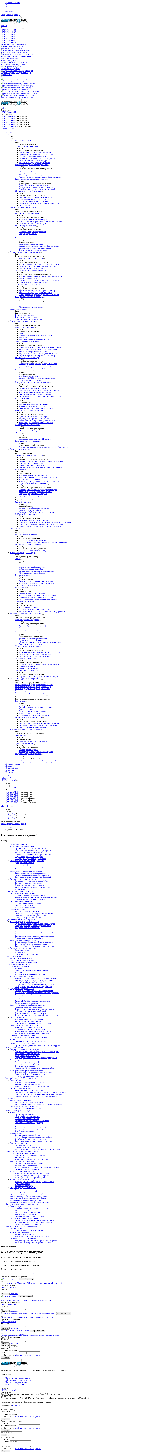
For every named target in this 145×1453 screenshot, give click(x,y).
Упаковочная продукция (28, 668)
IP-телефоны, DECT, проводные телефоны (35, 431)
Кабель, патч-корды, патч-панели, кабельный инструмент (41, 396)
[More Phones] (17, 780)
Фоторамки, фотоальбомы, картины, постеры (36, 583)
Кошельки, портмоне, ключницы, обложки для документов (42, 612)
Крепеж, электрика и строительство (28, 717)
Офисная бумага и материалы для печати (35, 152)
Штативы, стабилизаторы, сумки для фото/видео (38, 490)
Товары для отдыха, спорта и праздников (17, 97)
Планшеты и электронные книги (32, 463)
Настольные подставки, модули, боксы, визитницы (39, 203)
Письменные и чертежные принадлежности (31, 165)
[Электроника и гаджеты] (29, 449)
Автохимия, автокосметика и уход (32, 551)
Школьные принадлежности (25, 226)
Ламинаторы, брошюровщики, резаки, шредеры (37, 421)
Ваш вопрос (6, 1446)
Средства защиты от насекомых (31, 644)
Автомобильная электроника (25, 534)
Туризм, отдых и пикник (24, 744)
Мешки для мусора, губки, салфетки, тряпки (36, 654)
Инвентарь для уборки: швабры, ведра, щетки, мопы (39, 652)
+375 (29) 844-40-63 (8, 116)
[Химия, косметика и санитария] (39, 632)
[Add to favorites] (2, 1281)
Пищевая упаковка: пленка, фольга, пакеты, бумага (39, 664)
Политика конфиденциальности (17, 1378)
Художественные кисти (28, 278)
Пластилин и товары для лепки (31, 244)
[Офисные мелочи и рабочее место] (42, 191)
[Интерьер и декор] (29, 575)
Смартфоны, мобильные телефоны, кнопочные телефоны (41, 461)
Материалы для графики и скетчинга (28, 258)
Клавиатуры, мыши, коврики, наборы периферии (38, 364)
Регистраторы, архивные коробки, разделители (37, 187)
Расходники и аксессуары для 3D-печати (35, 439)
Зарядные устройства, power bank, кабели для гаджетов (40, 467)
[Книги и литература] (26, 309)
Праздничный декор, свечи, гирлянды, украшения (38, 762)
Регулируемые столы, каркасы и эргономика (36, 571)
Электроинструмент (27, 709)
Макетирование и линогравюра (31, 307)
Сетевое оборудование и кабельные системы (31, 382)
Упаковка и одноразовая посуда (26, 658)
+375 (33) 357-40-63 (8, 122)
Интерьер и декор (21, 575)
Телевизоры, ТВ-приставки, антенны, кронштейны (39, 482)
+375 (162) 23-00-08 (8, 120)
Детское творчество (22, 238)
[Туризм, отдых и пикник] (34, 744)
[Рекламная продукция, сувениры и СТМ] (42, 679)
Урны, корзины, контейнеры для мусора (34, 656)
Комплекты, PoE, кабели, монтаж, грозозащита (37, 512)
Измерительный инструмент (30, 713)
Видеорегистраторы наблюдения (31, 510)
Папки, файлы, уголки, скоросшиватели (34, 185)
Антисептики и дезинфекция (30, 640)
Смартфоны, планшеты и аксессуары (28, 455)
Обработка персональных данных (18, 1380)
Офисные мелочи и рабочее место (27, 191)
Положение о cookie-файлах (16, 1382)
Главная (8, 132)
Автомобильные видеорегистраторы (33, 540)
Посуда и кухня (20, 587)
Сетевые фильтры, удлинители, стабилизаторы (37, 408)
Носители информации (23, 370)
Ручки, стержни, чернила (29, 171)
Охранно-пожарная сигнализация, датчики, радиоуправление (43, 524)
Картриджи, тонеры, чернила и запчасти (34, 419)
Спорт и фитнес (20, 735)
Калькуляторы (24, 205)
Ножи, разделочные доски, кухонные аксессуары (38, 599)
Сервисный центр (12, 7)
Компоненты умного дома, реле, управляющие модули (40, 526)
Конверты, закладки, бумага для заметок (34, 163)
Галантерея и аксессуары (24, 601)
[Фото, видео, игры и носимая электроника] (48, 484)
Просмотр (14, 1294)
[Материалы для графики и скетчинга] (44, 258)
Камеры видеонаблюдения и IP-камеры (34, 508)
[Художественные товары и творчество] (41, 252)
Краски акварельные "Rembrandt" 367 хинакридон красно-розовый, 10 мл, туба (31, 1283)
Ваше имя (5, 1348)
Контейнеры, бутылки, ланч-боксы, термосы (36, 597)
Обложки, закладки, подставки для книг (34, 224)
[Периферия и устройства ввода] (39, 358)
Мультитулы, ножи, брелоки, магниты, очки (36, 752)
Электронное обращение (15, 1384)
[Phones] (2, 108)
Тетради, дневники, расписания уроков (34, 220)
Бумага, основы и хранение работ (27, 284)
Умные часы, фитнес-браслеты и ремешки (35, 492)
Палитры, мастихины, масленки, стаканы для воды (39, 280)
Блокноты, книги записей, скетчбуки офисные (37, 159)
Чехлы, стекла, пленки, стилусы (31, 465)
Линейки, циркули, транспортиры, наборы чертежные (40, 177)
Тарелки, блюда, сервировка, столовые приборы (37, 595)
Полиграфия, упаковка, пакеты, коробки (30, 691)
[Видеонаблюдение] (30, 502)
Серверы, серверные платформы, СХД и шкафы (37, 356)
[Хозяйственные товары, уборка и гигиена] (43, 614)
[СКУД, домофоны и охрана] (36, 514)
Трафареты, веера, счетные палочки (33, 250)
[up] (25, 1309)
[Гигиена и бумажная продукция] (40, 620)
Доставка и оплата (12, 3)
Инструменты (19, 701)
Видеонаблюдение (21, 502)
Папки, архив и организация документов (30, 179)
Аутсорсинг (10, 9)
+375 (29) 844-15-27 (8, 112)
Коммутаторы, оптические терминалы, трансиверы (39, 390)
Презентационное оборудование (27, 441)
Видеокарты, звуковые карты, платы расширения (38, 349)
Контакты (9, 11)
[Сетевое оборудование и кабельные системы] (50, 382)
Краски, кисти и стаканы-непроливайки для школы (39, 246)
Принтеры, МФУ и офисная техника (28, 410)
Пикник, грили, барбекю (28, 750)
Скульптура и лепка (26, 303)
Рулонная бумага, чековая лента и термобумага (37, 155)
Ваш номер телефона (9, 1350)
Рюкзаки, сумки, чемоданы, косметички (34, 609)
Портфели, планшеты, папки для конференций (37, 189)
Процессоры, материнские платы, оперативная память (40, 347)
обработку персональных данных (28, 1355)
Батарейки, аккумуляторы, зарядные (33, 494)
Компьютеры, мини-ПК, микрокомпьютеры (36, 335)
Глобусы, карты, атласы (28, 234)
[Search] (5, 108)
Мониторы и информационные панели (34, 339)
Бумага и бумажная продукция (26, 146)
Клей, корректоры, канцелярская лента (34, 199)
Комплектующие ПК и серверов (26, 341)
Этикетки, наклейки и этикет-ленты (33, 157)
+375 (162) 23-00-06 (8, 118)
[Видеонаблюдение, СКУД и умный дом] (41, 496)
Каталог (8, 134)
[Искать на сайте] (23, 28)
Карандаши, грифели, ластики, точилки (34, 173)
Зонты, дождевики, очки (28, 607)
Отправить (5, 1357)
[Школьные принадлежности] (37, 226)
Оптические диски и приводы (30, 380)
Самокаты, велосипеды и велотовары (33, 742)
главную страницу (27, 1273)
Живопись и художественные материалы (30, 270)
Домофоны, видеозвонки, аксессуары (33, 520)
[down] (2, 1309)
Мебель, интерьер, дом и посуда (13, 81)
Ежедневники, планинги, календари (33, 161)
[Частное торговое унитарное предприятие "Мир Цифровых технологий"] (14, 1366)
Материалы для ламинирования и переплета (36, 423)
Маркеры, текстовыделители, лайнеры (34, 175)
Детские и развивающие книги (26, 317)
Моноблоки (23, 337)
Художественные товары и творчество (16, 56)
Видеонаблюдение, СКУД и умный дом (16, 73)
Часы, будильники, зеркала (29, 585)
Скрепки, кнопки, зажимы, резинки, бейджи (36, 197)
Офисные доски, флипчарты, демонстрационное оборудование (43, 447)
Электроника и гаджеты (10, 69)
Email (3, 1353)
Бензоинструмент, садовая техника (32, 711)
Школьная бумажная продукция (26, 213)
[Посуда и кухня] (27, 587)
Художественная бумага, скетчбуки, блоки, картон (38, 291)
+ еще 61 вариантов (8, 1322)
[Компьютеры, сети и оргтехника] (36, 321)
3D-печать (18, 433)
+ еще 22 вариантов (8, 1304)
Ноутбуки (23, 333)
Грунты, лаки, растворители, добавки (33, 282)
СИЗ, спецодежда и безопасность (27, 670)
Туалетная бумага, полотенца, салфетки (34, 626)
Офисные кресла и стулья (29, 565)
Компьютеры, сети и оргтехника (13, 65)
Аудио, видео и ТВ (21, 469)
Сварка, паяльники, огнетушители (32, 727)
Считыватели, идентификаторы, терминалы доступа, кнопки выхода (45, 522)
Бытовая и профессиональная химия (33, 638)
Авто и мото (6, 77)
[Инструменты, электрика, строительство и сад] (47, 695)
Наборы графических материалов (32, 268)
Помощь (8, 5)
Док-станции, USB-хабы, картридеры (33, 368)
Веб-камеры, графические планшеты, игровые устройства (41, 366)
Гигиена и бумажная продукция (26, 620)
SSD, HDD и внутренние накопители (33, 352)
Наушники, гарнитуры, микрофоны (33, 475)
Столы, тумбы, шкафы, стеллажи (32, 567)
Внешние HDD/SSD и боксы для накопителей (37, 378)
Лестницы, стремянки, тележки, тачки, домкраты (38, 725)
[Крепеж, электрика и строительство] (43, 717)
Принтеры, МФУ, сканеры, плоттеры (33, 417)
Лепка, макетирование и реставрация (28, 297)
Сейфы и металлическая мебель (31, 569)
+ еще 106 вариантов (9, 1287)
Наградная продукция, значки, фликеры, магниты (33, 693)
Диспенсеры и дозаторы (28, 628)
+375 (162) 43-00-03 (8, 124)
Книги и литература (9, 61)
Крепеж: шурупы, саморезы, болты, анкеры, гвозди (39, 723)
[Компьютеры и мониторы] (35, 327)
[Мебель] (21, 559)
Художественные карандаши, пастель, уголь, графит (39, 264)
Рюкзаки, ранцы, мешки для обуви (32, 232)
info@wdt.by (10, 814)
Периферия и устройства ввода (26, 358)
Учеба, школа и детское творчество (14, 52)
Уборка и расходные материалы (26, 646)
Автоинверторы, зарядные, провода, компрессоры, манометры (43, 542)
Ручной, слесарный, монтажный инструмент (36, 707)
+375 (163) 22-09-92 (8, 126)
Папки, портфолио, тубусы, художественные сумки (39, 295)
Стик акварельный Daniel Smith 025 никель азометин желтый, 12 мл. (27, 1318)
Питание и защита (21, 398)
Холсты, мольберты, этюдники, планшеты (35, 293)
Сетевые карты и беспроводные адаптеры (35, 394)
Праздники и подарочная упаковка (27, 754)
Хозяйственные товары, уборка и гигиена (17, 85)
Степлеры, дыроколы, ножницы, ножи (34, 201)
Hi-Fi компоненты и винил (29, 479)
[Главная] (14, 106)
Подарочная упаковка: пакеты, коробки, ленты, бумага (40, 760)
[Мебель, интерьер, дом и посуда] (35, 553)
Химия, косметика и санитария (26, 632)
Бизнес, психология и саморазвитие (28, 319)
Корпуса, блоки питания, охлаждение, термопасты (38, 354)
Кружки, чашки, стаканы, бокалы (32, 593)
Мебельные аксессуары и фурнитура (33, 573)
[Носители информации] (33, 370)
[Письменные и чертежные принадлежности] (49, 165)
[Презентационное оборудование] (40, 441)
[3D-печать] (23, 433)
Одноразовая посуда (27, 666)
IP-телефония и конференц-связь (27, 425)
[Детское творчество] (30, 238)
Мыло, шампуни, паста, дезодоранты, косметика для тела (41, 642)
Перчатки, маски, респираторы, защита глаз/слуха (38, 677)
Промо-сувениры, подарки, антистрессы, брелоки (33, 685)
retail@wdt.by (10, 816)
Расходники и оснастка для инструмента (34, 715)
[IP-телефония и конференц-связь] (40, 425)
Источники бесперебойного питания (33, 404)
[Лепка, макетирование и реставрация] (44, 297)
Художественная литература (25, 315)
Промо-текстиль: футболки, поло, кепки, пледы (32, 687)
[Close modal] (17, 1346)
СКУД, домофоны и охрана (25, 514)
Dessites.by (16, 1406)
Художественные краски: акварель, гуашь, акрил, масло (40, 276)
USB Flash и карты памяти (29, 376)
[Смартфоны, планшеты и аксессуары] (44, 455)
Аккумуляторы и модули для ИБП (32, 406)
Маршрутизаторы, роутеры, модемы (33, 388)
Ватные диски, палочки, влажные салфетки (36, 630)
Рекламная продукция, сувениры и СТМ (16, 89)
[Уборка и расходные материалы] (40, 646)
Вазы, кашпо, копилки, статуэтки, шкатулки (36, 581)
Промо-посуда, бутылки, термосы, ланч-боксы (32, 689)
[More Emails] (12, 806)
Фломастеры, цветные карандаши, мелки (35, 248)
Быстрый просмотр (26, 1279)
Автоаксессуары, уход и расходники (28, 544)
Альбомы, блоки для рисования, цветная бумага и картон (41, 222)
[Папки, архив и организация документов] (47, 179)
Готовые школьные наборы (29, 236)
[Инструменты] (26, 701)
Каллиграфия (24, 305)
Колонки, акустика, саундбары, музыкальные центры (39, 477)
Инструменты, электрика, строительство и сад (19, 93)
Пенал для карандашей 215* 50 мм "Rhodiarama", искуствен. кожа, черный (30, 1335)
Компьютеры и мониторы (24, 327)
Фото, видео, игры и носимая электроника (30, 484)
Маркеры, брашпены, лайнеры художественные (37, 266)
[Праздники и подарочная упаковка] (42, 754)
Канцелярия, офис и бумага (11, 48)
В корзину (5, 1294)
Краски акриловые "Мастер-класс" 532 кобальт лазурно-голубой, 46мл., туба (30, 1300)
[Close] (10, 110)
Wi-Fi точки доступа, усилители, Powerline (35, 392)
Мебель (17, 559)
